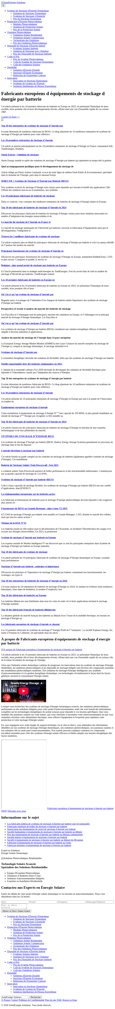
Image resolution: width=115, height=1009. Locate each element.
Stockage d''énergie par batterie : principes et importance (30, 566)
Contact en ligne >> (10, 117)
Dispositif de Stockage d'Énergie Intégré (26, 45)
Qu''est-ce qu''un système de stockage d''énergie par (27, 294)
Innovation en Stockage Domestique (30, 81)
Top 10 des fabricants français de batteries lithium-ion (28, 609)
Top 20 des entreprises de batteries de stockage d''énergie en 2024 (34, 581)
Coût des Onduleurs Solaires (26, 64)
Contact (14, 1000)
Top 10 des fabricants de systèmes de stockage (24, 552)
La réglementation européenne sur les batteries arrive (28, 494)
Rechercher (36, 997)
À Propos (5, 1000)
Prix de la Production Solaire (26, 29)
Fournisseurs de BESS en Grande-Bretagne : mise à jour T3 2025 (34, 508)
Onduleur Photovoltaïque (19, 32)
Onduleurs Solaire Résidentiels (27, 35)
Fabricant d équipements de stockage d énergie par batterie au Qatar (39, 842)
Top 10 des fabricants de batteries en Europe (23, 595)
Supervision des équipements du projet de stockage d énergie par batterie (41, 829)
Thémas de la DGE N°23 (13, 523)
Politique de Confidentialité (31, 1000)
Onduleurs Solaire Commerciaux (28, 37)
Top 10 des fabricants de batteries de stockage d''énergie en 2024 (33, 207)
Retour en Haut (69, 1000)
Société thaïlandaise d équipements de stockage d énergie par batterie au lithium (44, 832)
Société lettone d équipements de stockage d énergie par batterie (37, 837)
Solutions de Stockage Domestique (29, 13)
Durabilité (12, 67)
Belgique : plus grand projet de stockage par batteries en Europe (34, 265)
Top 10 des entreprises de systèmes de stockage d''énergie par (32, 125)
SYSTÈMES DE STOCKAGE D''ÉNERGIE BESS (27, 436)
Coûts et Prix (13, 56)
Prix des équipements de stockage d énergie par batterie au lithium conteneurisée (45, 834)
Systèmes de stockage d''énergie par (19, 352)
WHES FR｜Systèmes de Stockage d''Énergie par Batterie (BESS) (35, 181)
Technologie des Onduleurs (26, 40)
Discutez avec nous (17, 811)
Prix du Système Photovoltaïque (28, 59)
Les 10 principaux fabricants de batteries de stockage (28, 196)
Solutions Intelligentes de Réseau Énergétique (34, 86)
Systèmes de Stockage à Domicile (29, 16)
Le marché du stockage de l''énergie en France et (26, 222)
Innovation (12, 78)
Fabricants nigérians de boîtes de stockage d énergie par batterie (37, 826)
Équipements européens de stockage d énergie (24, 407)
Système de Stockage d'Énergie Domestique (28, 10)
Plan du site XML (53, 1000)
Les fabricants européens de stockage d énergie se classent (30, 624)
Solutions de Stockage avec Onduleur (31, 51)
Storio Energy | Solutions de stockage (20, 154)
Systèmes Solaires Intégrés (25, 48)
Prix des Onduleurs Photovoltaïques (30, 43)
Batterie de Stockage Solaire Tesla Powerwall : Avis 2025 (29, 465)
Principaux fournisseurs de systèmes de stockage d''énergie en (32, 251)
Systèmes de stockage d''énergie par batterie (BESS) (27, 479)
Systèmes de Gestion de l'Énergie (29, 83)
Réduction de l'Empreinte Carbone (29, 75)
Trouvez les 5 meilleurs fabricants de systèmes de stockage (30, 236)
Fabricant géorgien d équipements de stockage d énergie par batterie (39, 845)
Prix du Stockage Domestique (27, 19)
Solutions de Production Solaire (28, 27)
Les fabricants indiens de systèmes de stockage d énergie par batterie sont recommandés (48, 824)
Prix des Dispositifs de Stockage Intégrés (32, 54)
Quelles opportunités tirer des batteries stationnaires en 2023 (31, 364)
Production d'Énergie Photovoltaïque (24, 21)
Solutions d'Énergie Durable (26, 70)
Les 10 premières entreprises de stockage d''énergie (27, 140)
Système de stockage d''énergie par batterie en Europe (28, 537)
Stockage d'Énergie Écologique (28, 72)
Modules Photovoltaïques (25, 24)
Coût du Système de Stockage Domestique (33, 62)
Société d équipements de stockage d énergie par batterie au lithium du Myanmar (45, 840)
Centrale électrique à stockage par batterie (22, 450)
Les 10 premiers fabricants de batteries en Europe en (28, 280)
